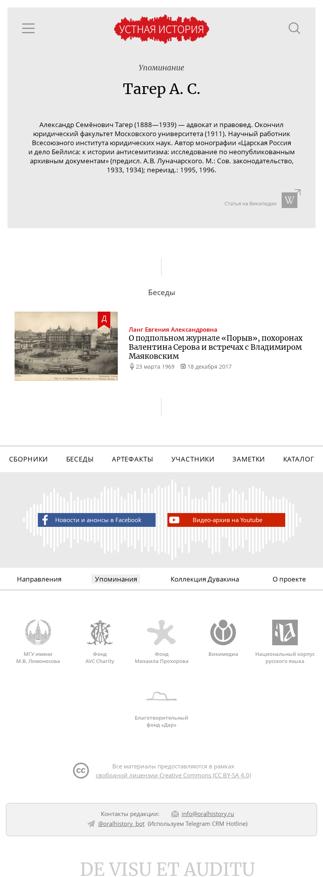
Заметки (248, 458)
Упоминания (116, 578)
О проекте (289, 578)
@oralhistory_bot (121, 823)
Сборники (28, 458)
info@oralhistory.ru (208, 814)
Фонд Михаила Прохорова (162, 657)
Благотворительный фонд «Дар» (161, 721)
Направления (39, 578)
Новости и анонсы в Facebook (98, 520)
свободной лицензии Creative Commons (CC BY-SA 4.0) (173, 775)
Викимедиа (223, 653)
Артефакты (133, 458)
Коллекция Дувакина (205, 578)
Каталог (298, 458)
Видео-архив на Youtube (227, 520)
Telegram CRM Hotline (216, 823)
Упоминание (161, 67)
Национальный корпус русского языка (285, 657)
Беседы (80, 458)
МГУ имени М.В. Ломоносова (38, 657)
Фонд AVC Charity (99, 657)
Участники (193, 458)
